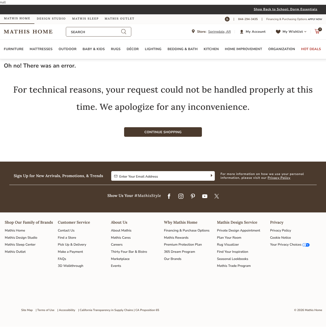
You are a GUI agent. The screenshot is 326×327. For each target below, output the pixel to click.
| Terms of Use (45, 310)
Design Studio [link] (51, 19)
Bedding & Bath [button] (183, 49)
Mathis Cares (121, 237)
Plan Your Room (229, 237)
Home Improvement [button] (243, 49)
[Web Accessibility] (227, 19)
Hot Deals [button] (311, 49)
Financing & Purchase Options (187, 230)
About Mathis (121, 230)
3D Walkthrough (70, 266)
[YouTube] (205, 196)
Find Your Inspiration (232, 251)
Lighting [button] (153, 49)
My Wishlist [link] (293, 31)
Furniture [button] (14, 49)
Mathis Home (15, 230)
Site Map (27, 310)
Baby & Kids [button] (94, 49)
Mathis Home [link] (17, 18)
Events (116, 266)
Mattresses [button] (41, 49)
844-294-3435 (248, 19)
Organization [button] (281, 49)
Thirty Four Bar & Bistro (129, 251)
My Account (256, 31)
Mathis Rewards (176, 237)
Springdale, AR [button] (219, 31)
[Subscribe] (211, 176)
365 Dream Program (179, 251)
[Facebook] (169, 196)
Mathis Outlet (15, 251)
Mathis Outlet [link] (119, 19)
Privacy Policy (279, 178)
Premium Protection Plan (183, 244)
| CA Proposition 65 (146, 310)
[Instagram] (181, 196)
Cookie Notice (280, 237)
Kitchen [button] (211, 49)
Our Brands (172, 259)
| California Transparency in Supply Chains (105, 310)
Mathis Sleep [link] (85, 19)
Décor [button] (133, 49)
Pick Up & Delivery (72, 244)
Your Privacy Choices (285, 244)
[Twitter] (216, 196)
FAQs (62, 259)
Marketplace (120, 259)
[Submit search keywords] (123, 31)
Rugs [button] (116, 49)
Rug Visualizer (228, 244)
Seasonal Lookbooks (232, 259)
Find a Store (67, 237)
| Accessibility (66, 310)
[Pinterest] (193, 196)
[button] (253, 31)
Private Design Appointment (238, 230)
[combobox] (96, 32)
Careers (117, 244)
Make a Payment (70, 251)
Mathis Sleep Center (20, 244)
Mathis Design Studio (21, 237)
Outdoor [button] (68, 49)
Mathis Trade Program (234, 266)
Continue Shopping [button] (163, 132)
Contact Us (66, 230)
